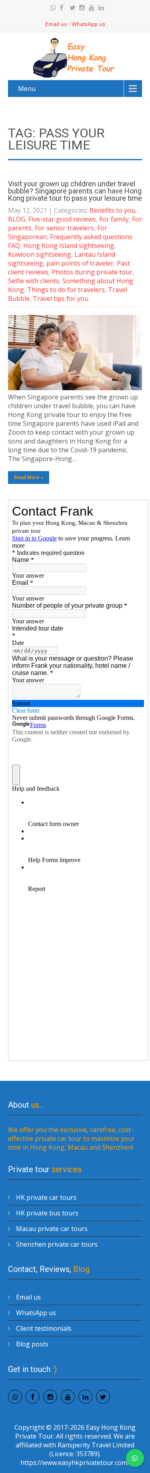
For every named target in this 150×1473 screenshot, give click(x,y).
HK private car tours (46, 1197)
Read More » (28, 477)
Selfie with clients (33, 280)
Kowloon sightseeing (39, 254)
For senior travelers (64, 228)
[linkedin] (99, 8)
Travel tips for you (60, 298)
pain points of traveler (80, 263)
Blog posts (32, 1344)
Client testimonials (44, 1328)
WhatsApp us (88, 24)
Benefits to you (112, 210)
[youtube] (90, 8)
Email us (56, 24)
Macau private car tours (52, 1228)
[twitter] (70, 8)
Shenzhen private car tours (57, 1244)
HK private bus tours (47, 1213)
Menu (27, 88)
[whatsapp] (51, 8)
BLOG (16, 219)
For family (114, 219)
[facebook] (61, 8)
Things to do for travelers (66, 289)
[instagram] (80, 8)
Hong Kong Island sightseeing (68, 245)
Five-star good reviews (62, 219)
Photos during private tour (92, 272)
